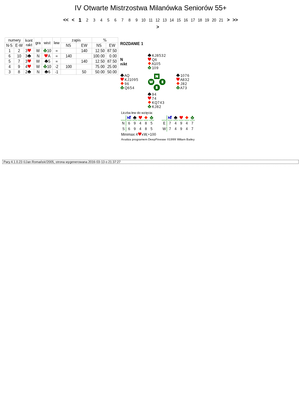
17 (193, 20)
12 (157, 20)
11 (151, 20)
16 (186, 20)
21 (221, 20)
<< (65, 19)
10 (143, 20)
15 (179, 20)
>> (235, 19)
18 (200, 20)
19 (207, 20)
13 (165, 20)
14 (172, 20)
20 (214, 20)
